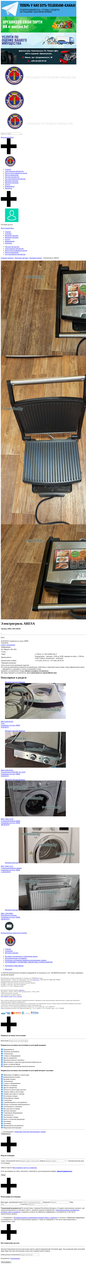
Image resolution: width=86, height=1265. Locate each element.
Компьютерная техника (11, 1077)
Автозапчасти (8, 1115)
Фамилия (46, 1202)
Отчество (24, 1204)
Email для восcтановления (10, 1255)
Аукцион (8, 234)
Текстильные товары (10, 1117)
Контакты (8, 188)
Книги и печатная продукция (13, 1119)
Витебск (6, 996)
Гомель (10, 996)
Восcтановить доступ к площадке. (25, 1168)
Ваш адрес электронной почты (12, 1202)
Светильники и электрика (12, 1106)
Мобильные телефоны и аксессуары (16, 1075)
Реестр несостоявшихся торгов (16, 173)
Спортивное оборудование (13, 1113)
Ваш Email (4, 1041)
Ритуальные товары (10, 1096)
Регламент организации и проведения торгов (21, 956)
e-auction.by (21, 990)
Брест (2, 996)
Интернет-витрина (11, 183)
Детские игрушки (9, 1111)
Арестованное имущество (14, 171)
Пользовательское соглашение (16, 958)
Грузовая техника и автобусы (13, 1060)
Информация (9, 186)
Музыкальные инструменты (13, 1125)
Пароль (42, 1161)
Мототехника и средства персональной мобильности (22, 1062)
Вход (12, 137)
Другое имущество (10, 1058)
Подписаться (6, 1134)
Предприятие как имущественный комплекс (19, 1066)
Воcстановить (6, 1262)
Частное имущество (12, 177)
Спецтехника (8, 1054)
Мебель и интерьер (10, 1085)
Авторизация (15, 1258)
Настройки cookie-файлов (14, 966)
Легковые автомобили (11, 1051)
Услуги (7, 184)
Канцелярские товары (11, 1098)
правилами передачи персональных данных (30, 1132)
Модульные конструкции (12, 1128)
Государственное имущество (15, 179)
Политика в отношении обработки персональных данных (25, 960)
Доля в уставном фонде (11, 1064)
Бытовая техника (9, 1079)
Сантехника (7, 1100)
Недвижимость (8, 1049)
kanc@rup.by (36, 979)
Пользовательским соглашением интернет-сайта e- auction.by (35, 1217)
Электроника (8, 1081)
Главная (8, 169)
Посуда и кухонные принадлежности (16, 1104)
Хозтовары (7, 1123)
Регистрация (5, 137)
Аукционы (9, 951)
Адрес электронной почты (10, 1161)
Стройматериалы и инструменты (15, 1102)
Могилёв (19, 996)
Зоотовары (7, 1121)
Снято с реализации (8, 645)
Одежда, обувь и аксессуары (13, 1092)
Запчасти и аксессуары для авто (14, 1090)
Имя (71, 1202)
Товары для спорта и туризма (13, 1094)
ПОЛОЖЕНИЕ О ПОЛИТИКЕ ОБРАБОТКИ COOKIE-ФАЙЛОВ (28, 962)
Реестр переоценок (12, 175)
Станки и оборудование (11, 1056)
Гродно (15, 996)
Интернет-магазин (11, 181)
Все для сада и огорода (11, 1109)
